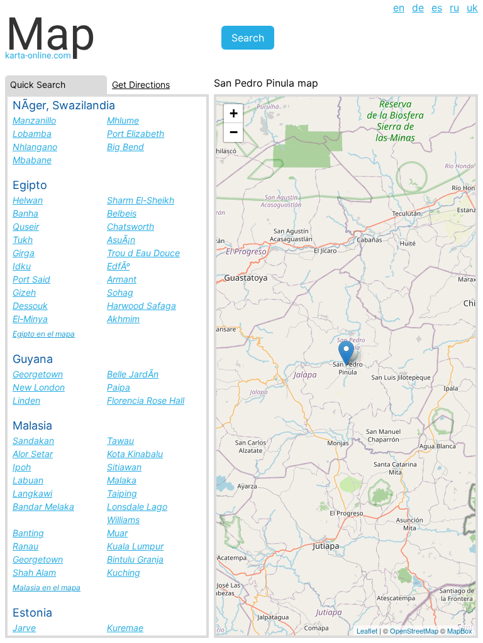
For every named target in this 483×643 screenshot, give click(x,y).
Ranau (25, 546)
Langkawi (32, 493)
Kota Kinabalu (135, 453)
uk (472, 7)
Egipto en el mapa (44, 333)
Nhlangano (35, 146)
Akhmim (123, 318)
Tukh (23, 239)
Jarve (24, 627)
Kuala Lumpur (135, 546)
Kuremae (125, 627)
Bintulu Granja (135, 559)
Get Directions (141, 84)
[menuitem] (398, 7)
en (398, 7)
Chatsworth (130, 226)
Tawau (120, 440)
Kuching (123, 572)
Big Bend (125, 146)
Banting (28, 532)
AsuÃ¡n (121, 239)
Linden (26, 400)
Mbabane (32, 159)
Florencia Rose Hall (145, 400)
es (436, 7)
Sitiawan (124, 467)
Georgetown (38, 374)
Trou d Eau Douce (143, 252)
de (418, 7)
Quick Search (37, 84)
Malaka (121, 480)
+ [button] (234, 113)
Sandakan (33, 440)
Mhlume (123, 120)
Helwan (28, 200)
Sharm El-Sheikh (140, 200)
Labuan (28, 480)
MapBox (459, 630)
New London (39, 387)
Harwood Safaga (141, 305)
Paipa (118, 387)
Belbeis (121, 213)
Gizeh (24, 292)
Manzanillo (34, 120)
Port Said (31, 279)
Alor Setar (33, 453)
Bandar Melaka (43, 506)
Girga (24, 252)
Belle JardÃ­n (132, 374)
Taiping (122, 493)
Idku (22, 266)
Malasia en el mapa (46, 587)
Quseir (26, 226)
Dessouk (30, 305)
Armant (121, 279)
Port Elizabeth (135, 133)
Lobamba (32, 133)
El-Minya (30, 318)
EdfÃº (118, 266)
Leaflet (367, 630)
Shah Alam (34, 572)
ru (454, 7)
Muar (117, 532)
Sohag (120, 292)
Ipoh (22, 467)
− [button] (234, 132)
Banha (25, 213)
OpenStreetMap (414, 630)
